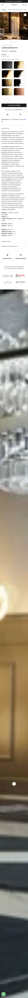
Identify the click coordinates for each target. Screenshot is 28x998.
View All (3, 9)
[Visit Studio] (20, 114)
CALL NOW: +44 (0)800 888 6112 (14, 109)
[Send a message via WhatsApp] (3, 994)
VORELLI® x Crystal (7, 45)
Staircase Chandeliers (15, 9)
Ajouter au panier (14, 105)
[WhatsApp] (7, 114)
